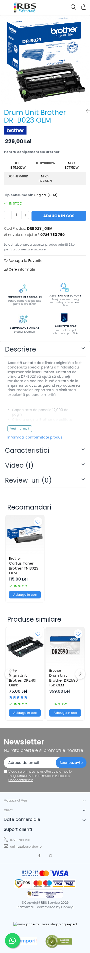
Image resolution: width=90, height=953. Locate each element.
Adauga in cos (58, 216)
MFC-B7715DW (72, 165)
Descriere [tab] (20, 349)
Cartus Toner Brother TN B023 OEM (23, 568)
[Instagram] (51, 856)
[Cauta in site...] (73, 7)
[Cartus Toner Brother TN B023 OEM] (25, 534)
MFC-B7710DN (45, 178)
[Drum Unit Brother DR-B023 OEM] (45, 60)
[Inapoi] (86, 110)
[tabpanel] (45, 60)
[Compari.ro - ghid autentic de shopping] (59, 941)
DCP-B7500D (18, 176)
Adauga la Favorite (25, 260)
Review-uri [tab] (28, 480)
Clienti (8, 810)
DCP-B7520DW (18, 165)
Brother (15, 558)
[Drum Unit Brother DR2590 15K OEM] (65, 646)
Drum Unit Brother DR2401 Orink (22, 680)
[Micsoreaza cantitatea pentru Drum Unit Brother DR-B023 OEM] (8, 215)
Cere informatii (21, 269)
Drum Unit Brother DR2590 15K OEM (63, 680)
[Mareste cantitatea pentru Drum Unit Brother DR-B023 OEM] (25, 215)
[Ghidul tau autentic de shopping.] (26, 941)
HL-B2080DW (45, 163)
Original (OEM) (46, 195)
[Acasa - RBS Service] (25, 7)
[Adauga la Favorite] (38, 521)
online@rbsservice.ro (25, 846)
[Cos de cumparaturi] (83, 7)
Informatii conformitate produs (35, 437)
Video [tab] (19, 465)
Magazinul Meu (15, 800)
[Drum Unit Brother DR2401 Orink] (25, 646)
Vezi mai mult (19, 429)
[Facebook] (39, 856)
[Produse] (7, 7)
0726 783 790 (19, 840)
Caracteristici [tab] (27, 450)
